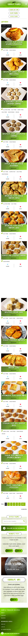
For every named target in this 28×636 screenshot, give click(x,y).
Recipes (3, 618)
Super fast (12, 171)
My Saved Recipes (6, 629)
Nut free (5, 50)
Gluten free (6, 109)
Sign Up (3, 624)
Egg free (4, 112)
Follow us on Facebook (12, 633)
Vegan (17, 112)
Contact (3, 615)
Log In (3, 626)
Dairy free (20, 109)
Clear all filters (6, 25)
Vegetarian (12, 50)
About (3, 612)
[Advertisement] (14, 283)
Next (23, 504)
